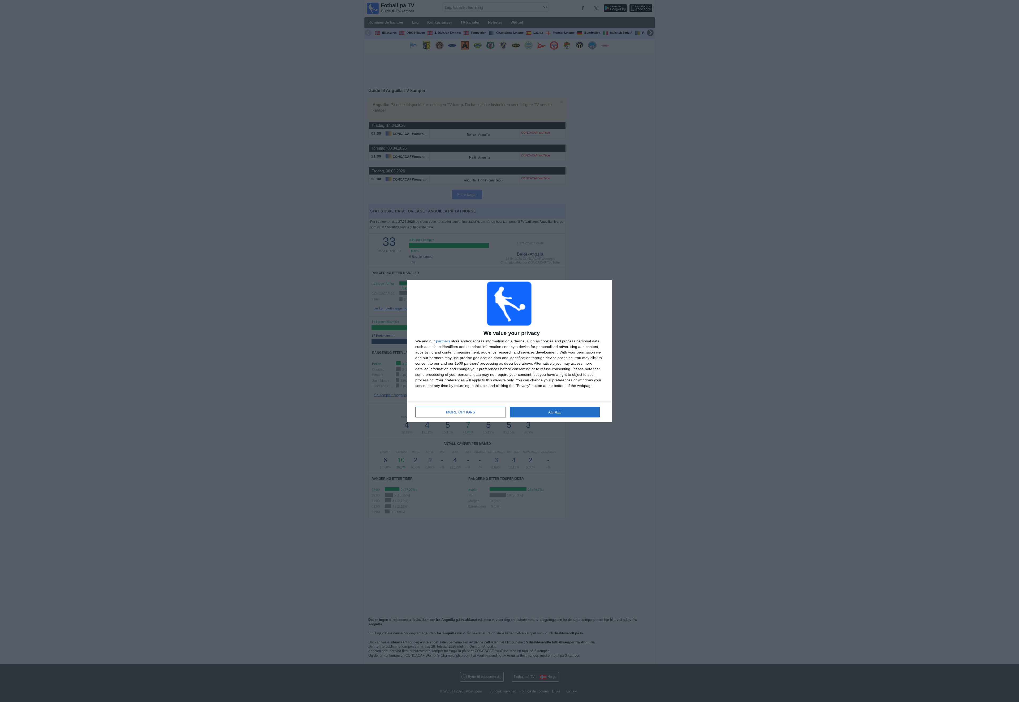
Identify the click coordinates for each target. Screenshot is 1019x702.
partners (443, 341)
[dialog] (509, 351)
